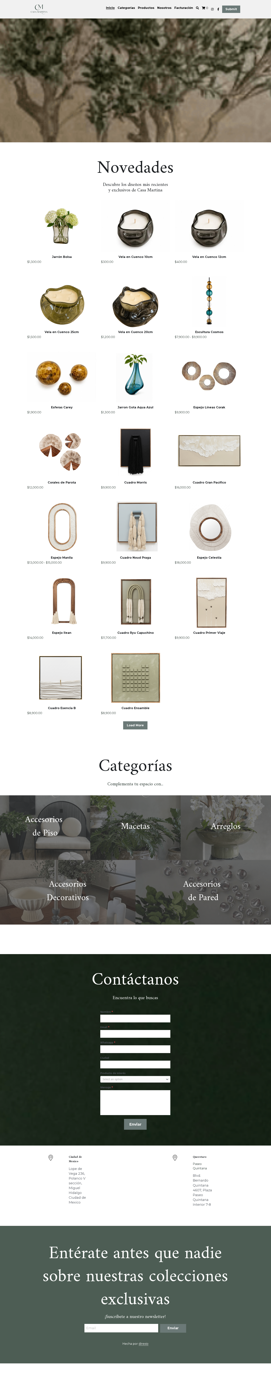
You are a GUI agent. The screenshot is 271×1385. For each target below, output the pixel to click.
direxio (143, 1343)
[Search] (197, 8)
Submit (231, 9)
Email (91, 1328)
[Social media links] (212, 9)
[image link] (39, 9)
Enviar (135, 1124)
